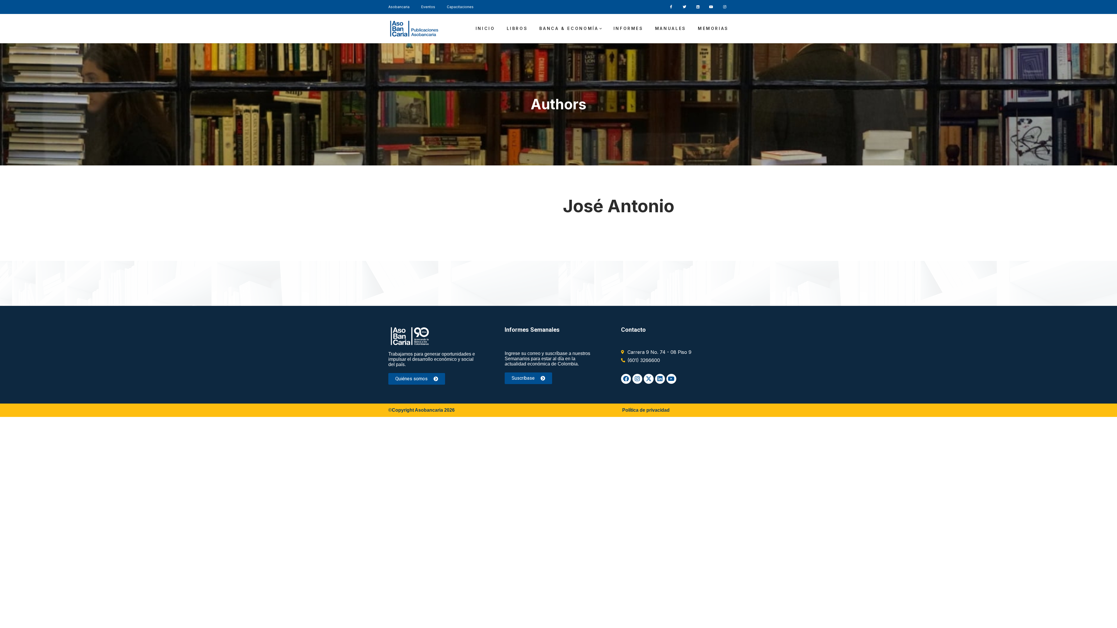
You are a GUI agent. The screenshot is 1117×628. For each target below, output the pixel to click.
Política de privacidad (646, 410)
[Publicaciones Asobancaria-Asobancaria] (414, 28)
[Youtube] (671, 379)
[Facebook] (626, 379)
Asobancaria (399, 7)
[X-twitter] (649, 379)
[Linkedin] (660, 379)
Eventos (428, 7)
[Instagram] (637, 379)
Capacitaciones (460, 7)
